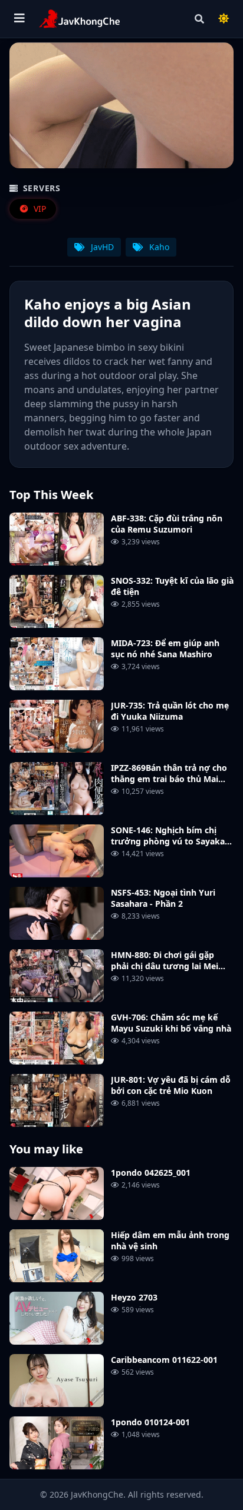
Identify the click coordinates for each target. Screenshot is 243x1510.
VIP (38, 208)
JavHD (101, 246)
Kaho (158, 246)
